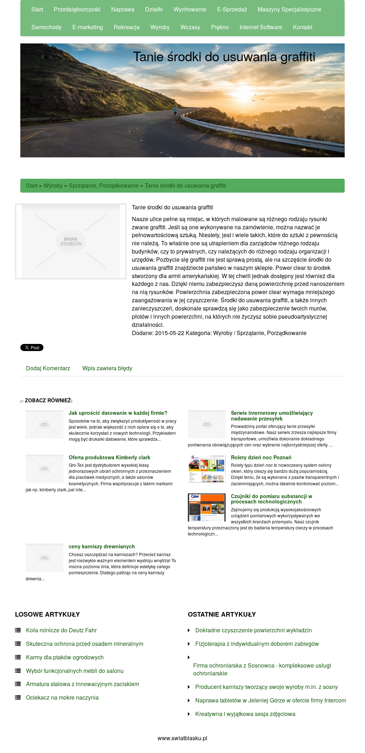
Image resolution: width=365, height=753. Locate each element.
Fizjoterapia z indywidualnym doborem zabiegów (257, 644)
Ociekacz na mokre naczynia (62, 697)
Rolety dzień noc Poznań (261, 457)
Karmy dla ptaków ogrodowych (65, 657)
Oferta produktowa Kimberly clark (109, 457)
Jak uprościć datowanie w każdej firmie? (118, 412)
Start (31, 185)
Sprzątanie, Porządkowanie (104, 185)
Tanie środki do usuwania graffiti (185, 185)
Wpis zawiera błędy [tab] (107, 368)
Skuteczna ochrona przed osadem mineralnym (84, 644)
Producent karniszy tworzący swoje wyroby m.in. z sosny (266, 687)
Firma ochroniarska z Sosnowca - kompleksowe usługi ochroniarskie (262, 670)
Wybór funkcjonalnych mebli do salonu (75, 671)
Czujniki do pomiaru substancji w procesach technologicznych (271, 498)
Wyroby (53, 185)
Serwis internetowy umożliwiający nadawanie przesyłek (272, 415)
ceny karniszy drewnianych (102, 546)
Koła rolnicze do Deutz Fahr (61, 630)
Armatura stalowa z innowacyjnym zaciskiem (82, 684)
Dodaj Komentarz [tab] (48, 368)
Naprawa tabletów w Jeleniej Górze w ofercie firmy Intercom (270, 700)
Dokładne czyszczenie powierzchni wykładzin (253, 630)
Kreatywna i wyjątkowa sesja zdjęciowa (245, 714)
